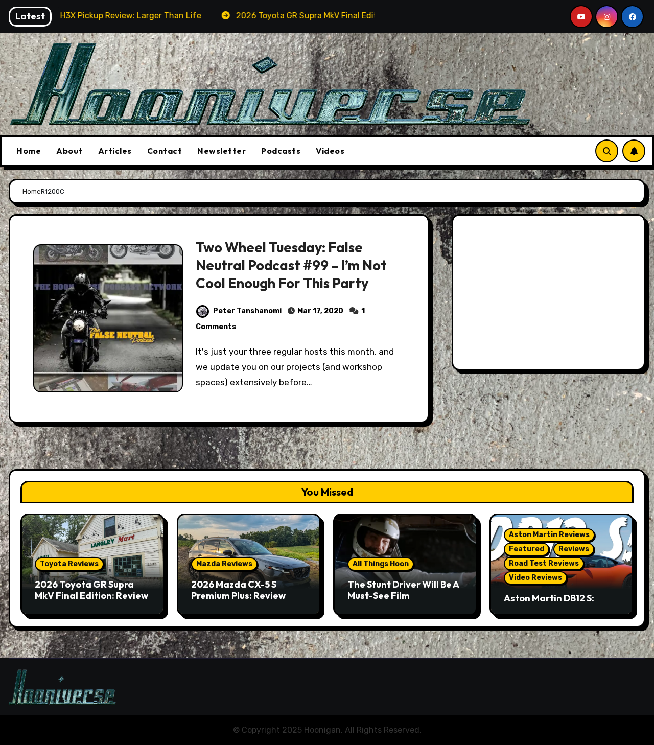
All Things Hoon (381, 564)
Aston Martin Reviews (549, 534)
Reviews (573, 549)
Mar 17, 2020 (320, 311)
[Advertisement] (550, 294)
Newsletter (221, 151)
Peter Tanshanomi (247, 311)
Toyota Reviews (69, 564)
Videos (330, 151)
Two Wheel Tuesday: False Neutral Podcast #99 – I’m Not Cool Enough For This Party (291, 265)
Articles (115, 151)
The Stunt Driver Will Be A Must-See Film (403, 589)
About (69, 151)
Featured (526, 549)
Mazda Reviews (224, 564)
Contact (164, 151)
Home (28, 151)
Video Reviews (535, 577)
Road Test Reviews (544, 563)
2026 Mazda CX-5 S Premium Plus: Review (238, 589)
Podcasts (280, 151)
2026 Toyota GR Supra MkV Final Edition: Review (91, 589)
